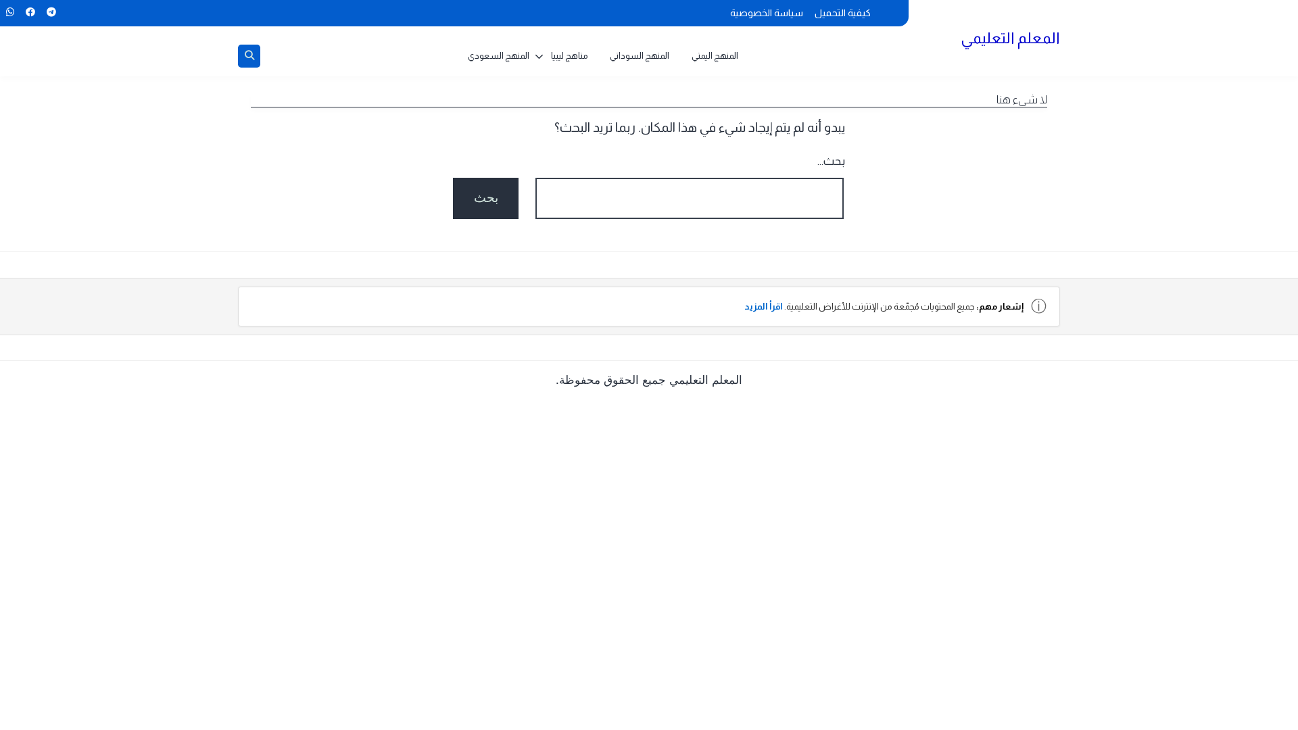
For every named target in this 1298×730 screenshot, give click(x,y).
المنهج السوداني (639, 56)
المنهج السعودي (498, 56)
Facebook (30, 12)
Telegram (51, 12)
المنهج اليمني (715, 56)
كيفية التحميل (843, 12)
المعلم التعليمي (1010, 38)
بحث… (831, 161)
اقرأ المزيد (763, 306)
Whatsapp (10, 12)
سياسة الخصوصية (766, 12)
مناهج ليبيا (569, 56)
